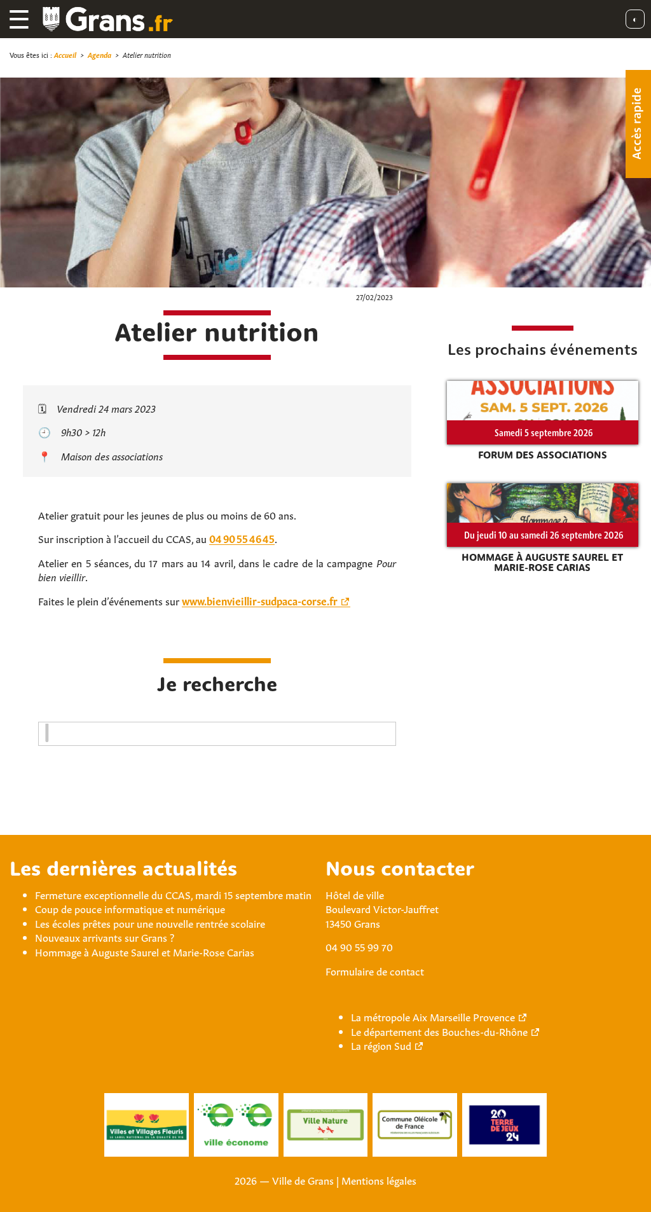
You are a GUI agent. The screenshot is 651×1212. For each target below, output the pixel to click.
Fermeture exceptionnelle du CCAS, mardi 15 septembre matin (173, 894)
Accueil (65, 54)
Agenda (99, 54)
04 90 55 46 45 (242, 538)
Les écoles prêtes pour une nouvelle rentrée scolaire (150, 923)
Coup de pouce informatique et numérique (130, 908)
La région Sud (381, 1045)
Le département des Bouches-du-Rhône (439, 1031)
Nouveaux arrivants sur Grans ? (104, 937)
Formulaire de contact (375, 970)
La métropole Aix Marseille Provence (433, 1016)
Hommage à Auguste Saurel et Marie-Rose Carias (144, 951)
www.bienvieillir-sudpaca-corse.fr (260, 600)
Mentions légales (378, 1180)
